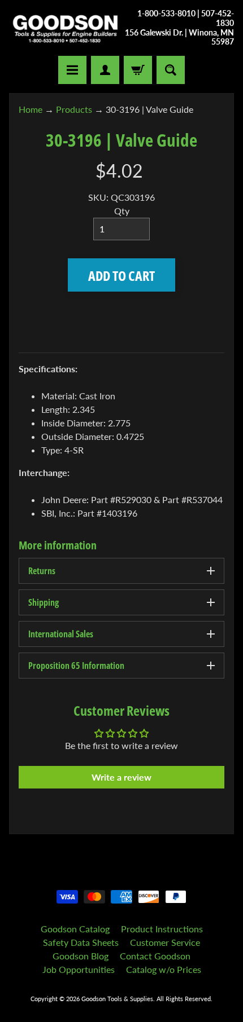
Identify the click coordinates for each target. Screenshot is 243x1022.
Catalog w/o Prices (163, 969)
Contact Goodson (155, 955)
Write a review (121, 777)
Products (74, 109)
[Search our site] (171, 70)
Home (30, 109)
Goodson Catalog (75, 928)
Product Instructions (162, 928)
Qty (121, 210)
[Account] (105, 70)
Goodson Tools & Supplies (117, 998)
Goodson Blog (81, 955)
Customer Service (165, 942)
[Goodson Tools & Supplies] (65, 28)
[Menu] (72, 70)
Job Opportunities (78, 969)
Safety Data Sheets (81, 942)
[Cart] (138, 70)
